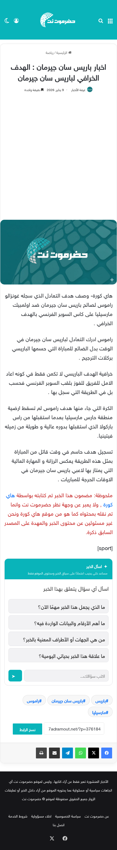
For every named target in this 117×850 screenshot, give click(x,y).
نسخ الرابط (27, 729)
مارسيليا (99, 712)
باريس (101, 700)
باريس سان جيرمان (67, 700)
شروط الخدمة (17, 816)
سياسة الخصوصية (68, 816)
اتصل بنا (58, 824)
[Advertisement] (58, 153)
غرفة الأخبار (78, 89)
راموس (33, 700)
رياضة (50, 52)
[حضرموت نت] (58, 20)
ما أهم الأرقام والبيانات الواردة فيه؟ (69, 622)
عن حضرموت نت (97, 816)
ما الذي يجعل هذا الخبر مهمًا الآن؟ (71, 606)
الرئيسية (62, 52)
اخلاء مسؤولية (41, 816)
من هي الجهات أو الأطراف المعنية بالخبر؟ (64, 638)
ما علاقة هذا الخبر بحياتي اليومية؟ (72, 655)
